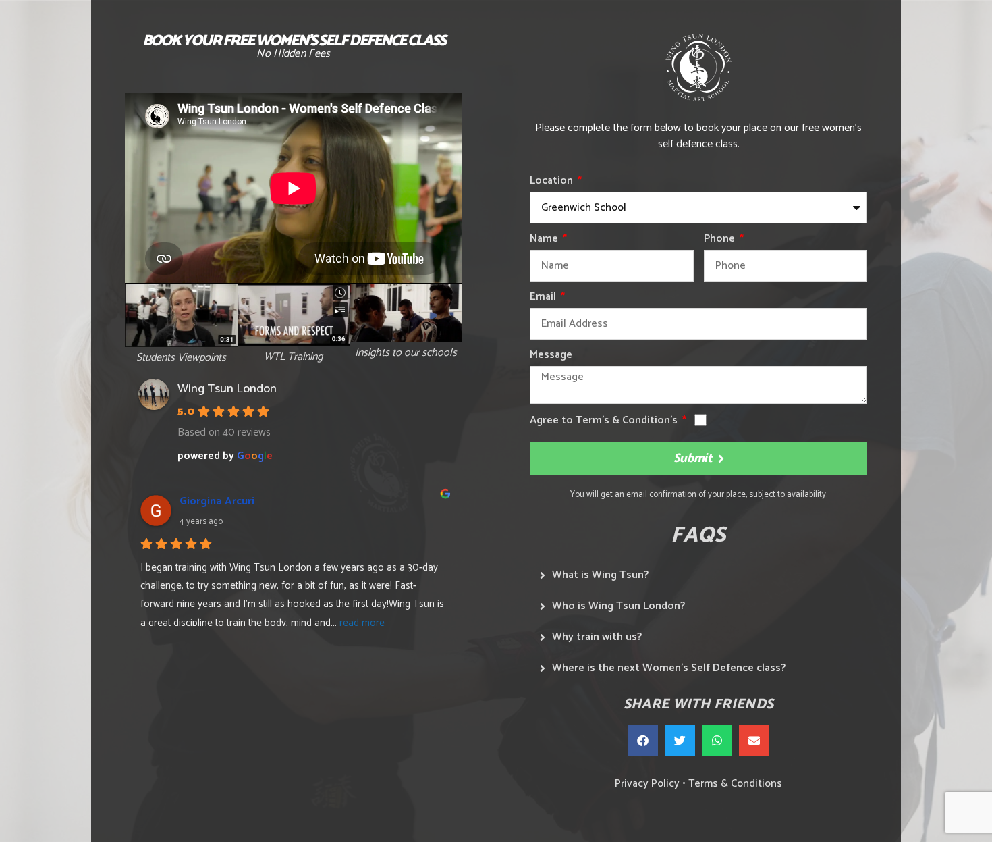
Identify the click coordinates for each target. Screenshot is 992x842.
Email (544, 299)
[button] (643, 740)
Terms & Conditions (735, 783)
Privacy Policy (647, 783)
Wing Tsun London (227, 389)
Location (553, 183)
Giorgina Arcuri (217, 501)
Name (545, 241)
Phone (721, 241)
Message (551, 357)
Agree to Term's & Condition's (605, 422)
